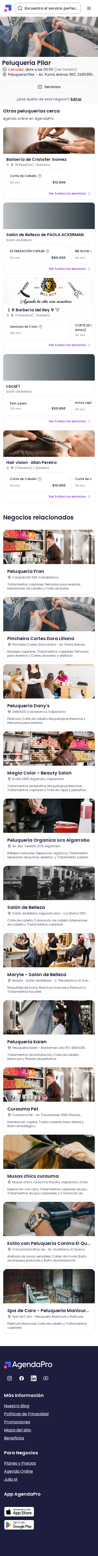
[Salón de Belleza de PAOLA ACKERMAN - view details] (49, 216)
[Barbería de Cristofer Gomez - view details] (49, 140)
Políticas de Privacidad (26, 1414)
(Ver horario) (65, 69)
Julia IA (11, 1479)
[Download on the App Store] (22, 1509)
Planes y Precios (20, 1463)
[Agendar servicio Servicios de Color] (38, 329)
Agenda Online (18, 1471)
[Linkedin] (33, 1378)
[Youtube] (45, 1378)
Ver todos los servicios (67, 193)
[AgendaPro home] (8, 8)
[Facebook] (21, 1378)
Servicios (52, 86)
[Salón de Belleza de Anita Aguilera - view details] (49, 367)
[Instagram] (9, 1378)
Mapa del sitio (17, 1430)
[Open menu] (89, 8)
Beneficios (14, 1438)
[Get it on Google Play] (22, 1523)
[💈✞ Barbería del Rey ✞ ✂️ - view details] (49, 291)
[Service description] (40, 176)
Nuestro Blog (16, 1406)
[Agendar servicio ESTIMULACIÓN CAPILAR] (38, 254)
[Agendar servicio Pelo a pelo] (38, 406)
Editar (76, 99)
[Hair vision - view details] (49, 443)
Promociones (17, 1422)
